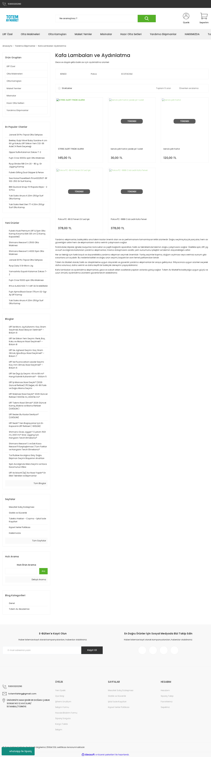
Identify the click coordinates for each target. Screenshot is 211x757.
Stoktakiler (67, 88)
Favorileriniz (166, 701)
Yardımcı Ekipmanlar (18, 110)
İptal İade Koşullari (117, 701)
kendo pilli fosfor (172, 148)
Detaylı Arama (38, 579)
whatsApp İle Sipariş (20, 751)
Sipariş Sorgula (63, 718)
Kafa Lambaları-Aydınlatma (52, 45)
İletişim (58, 729)
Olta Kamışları (14, 81)
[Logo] (12, 18)
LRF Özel (11, 66)
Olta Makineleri (15, 73)
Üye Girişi (59, 696)
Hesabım (165, 690)
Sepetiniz (165, 707)
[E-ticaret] (105, 754)
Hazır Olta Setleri (15, 103)
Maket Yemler (14, 88)
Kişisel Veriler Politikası (118, 707)
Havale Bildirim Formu (66, 712)
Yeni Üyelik (60, 690)
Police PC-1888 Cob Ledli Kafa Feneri (129, 219)
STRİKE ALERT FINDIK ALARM (71, 148)
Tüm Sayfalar (39, 540)
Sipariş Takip (167, 696)
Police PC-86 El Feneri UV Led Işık (74, 219)
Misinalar (11, 95)
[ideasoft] (88, 754)
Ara (43, 571)
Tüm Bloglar (39, 483)
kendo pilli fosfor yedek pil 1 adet (127, 148)
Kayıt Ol (92, 650)
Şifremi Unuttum (63, 701)
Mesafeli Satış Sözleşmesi (120, 690)
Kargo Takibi (61, 724)
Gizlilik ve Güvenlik (117, 696)
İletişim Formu (62, 707)
